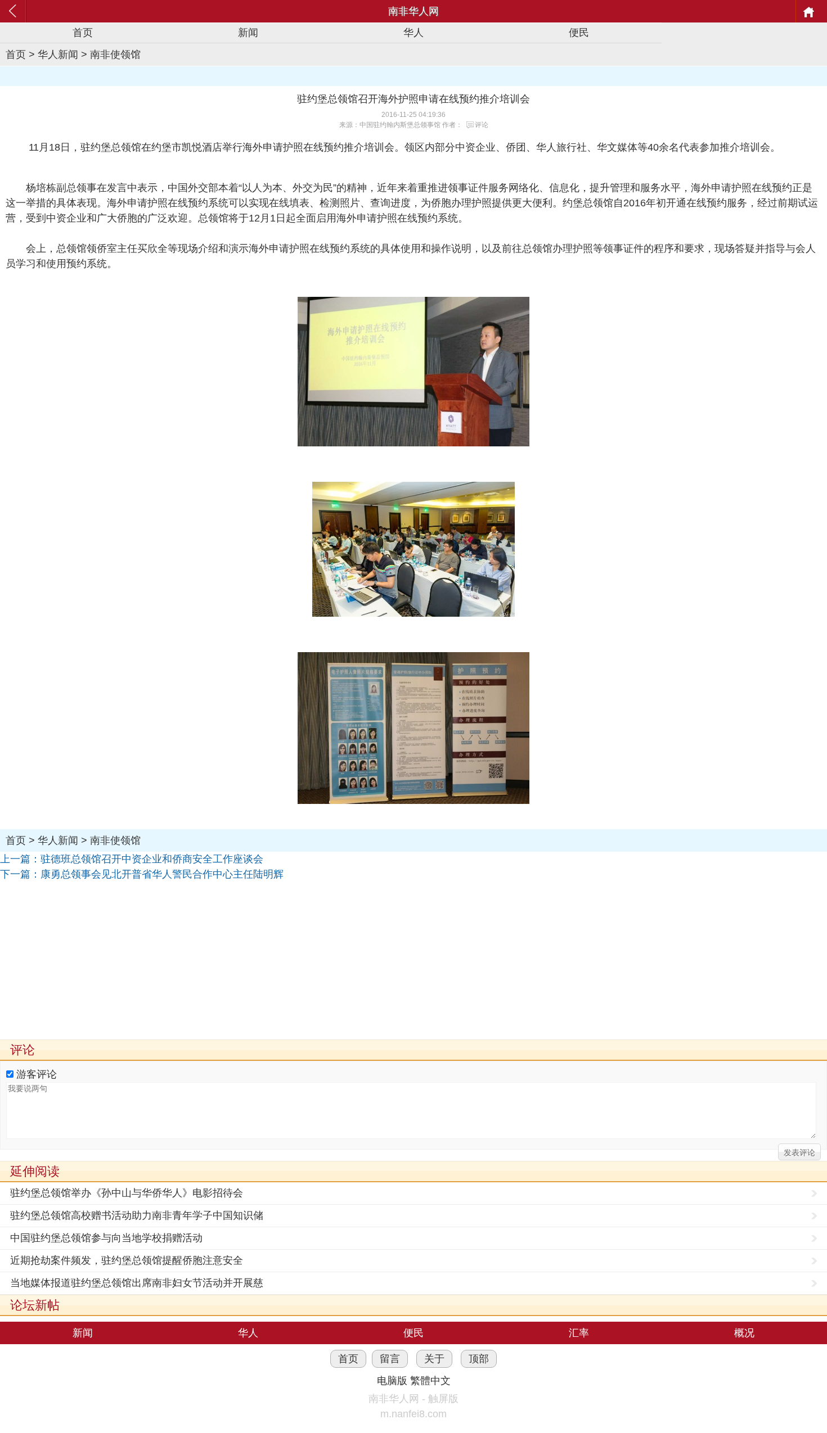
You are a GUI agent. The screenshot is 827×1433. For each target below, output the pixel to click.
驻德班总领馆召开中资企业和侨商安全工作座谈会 (152, 859)
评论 (481, 125)
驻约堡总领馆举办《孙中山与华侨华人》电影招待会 (126, 1193)
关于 (434, 1358)
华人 (413, 32)
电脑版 (392, 1380)
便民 (579, 32)
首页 (83, 32)
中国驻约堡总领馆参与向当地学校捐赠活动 (106, 1238)
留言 (390, 1358)
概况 (744, 1333)
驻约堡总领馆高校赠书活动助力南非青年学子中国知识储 (136, 1215)
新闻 (248, 32)
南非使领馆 (115, 54)
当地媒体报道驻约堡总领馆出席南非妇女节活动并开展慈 (136, 1283)
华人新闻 (58, 54)
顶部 (479, 1358)
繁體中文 (430, 1380)
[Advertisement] (337, 960)
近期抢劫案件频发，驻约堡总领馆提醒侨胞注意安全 (126, 1260)
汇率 (579, 1333)
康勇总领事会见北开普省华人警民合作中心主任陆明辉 (162, 874)
